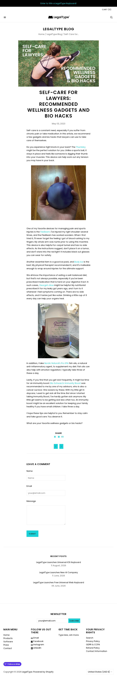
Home (41, 34)
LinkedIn (37, 647)
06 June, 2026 (59, 585)
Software (8, 641)
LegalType (27, 671)
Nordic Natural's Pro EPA (56, 363)
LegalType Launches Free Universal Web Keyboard (58, 582)
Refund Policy (93, 647)
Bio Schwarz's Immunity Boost (65, 383)
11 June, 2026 (58, 575)
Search (89, 637)
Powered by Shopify (43, 671)
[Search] (111, 17)
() (106, 9)
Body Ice (78, 261)
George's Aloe (46, 285)
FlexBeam (45, 231)
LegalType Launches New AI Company (58, 572)
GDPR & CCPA (93, 644)
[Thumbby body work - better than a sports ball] (58, 192)
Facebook (38, 641)
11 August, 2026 (58, 565)
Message (31, 501)
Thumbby (81, 147)
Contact (7, 648)
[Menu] (4, 17)
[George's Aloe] (58, 330)
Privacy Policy (93, 641)
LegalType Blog (54, 34)
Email (29, 486)
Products (8, 638)
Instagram (38, 644)
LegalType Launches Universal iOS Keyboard (58, 562)
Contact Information (96, 651)
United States (99, 671)
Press (6, 644)
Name (30, 471)
